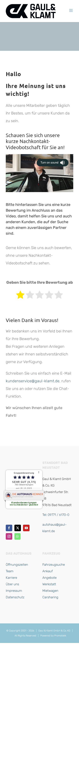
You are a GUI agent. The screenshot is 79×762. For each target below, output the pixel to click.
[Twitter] (17, 528)
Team (9, 571)
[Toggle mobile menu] (71, 10)
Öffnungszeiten (17, 564)
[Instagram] (9, 536)
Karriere (11, 578)
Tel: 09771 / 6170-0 (55, 515)
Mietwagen (50, 591)
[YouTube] (26, 528)
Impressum (14, 591)
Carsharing (50, 597)
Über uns (12, 584)
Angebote (49, 578)
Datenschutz (15, 597)
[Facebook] (9, 528)
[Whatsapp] (17, 536)
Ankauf (47, 571)
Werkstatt (49, 584)
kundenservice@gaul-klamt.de (32, 381)
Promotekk (60, 635)
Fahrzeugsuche (53, 564)
